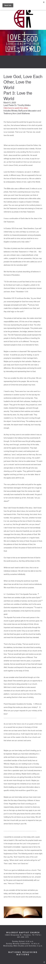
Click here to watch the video (15, 107)
